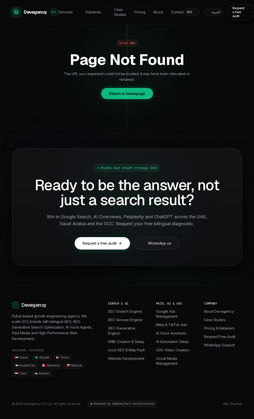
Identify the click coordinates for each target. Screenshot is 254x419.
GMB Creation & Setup (126, 341)
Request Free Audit (219, 337)
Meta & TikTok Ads (171, 325)
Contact (177, 12)
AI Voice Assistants (171, 333)
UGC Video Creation (172, 350)
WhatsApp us (159, 243)
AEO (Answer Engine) (125, 320)
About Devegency (219, 311)
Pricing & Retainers (219, 328)
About (158, 12)
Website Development (126, 358)
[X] (205, 403)
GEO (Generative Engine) (121, 330)
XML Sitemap (232, 404)
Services (65, 12)
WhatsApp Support (219, 345)
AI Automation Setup (172, 341)
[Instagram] (214, 403)
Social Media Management (166, 360)
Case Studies (120, 12)
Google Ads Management (166, 313)
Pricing (139, 12)
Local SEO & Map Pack (126, 350)
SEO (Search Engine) (125, 311)
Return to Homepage (127, 93)
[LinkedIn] (196, 403)
